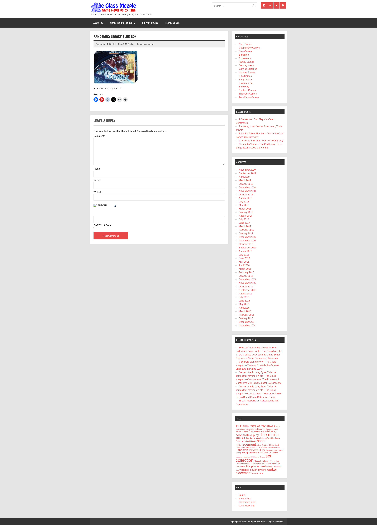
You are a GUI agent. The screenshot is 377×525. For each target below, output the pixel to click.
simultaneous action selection (257, 464)
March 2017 (245, 226)
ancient (238, 429)
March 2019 (245, 180)
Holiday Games (247, 72)
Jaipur (259, 445)
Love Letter (245, 447)
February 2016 (246, 272)
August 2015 (245, 293)
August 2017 (245, 216)
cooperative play (247, 435)
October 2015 (246, 286)
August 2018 (245, 198)
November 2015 (247, 283)
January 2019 (246, 184)
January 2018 (246, 212)
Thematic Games (248, 93)
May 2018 (244, 205)
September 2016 (247, 247)
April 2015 (244, 308)
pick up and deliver (250, 452)
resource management (244, 457)
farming (256, 438)
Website (98, 192)
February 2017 (246, 230)
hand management (250, 442)
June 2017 (244, 223)
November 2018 (247, 191)
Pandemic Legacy (258, 450)
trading (269, 467)
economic (240, 438)
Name (97, 169)
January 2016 (246, 276)
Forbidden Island (243, 441)
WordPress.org (246, 505)
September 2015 (247, 290)
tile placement (256, 466)
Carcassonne (256, 431)
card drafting (269, 431)
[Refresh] (115, 206)
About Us (98, 22)
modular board (274, 447)
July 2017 (244, 219)
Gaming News (246, 65)
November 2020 (247, 170)
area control (245, 429)
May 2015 (244, 304)
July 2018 (244, 201)
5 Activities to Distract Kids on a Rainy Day (261, 140)
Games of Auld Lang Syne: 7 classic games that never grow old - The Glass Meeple (256, 376)
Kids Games (245, 76)
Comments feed (247, 502)
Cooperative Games (249, 47)
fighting (263, 438)
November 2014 (247, 325)
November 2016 (247, 240)
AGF (278, 426)
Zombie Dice (257, 473)
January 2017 (246, 233)
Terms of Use (172, 22)
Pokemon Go (246, 83)
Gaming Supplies (248, 69)
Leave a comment (145, 44)
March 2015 (245, 311)
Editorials (244, 55)
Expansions (245, 58)
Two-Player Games (249, 97)
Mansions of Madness (259, 447)
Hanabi (253, 441)
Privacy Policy (150, 22)
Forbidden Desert (273, 438)
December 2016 (247, 237)
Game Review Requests (122, 22)
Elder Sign (249, 438)
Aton (269, 429)
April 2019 (244, 177)
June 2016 (244, 258)
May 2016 (244, 262)
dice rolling (269, 434)
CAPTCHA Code (102, 225)
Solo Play (244, 86)
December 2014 (247, 322)
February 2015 (246, 315)
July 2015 (244, 297)
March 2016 (245, 269)
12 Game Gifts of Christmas (255, 426)
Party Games (245, 79)
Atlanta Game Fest (258, 429)
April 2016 (244, 265)
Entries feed (245, 498)
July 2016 (244, 254)
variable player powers (252, 469)
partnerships (272, 450)
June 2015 (244, 300)
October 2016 (246, 244)
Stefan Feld (275, 464)
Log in (242, 495)
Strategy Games (247, 90)
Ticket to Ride (240, 467)
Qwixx (275, 452)
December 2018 (247, 187)
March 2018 (245, 208)
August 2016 (245, 251)
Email (97, 180)
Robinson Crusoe (258, 457)
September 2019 (247, 173)
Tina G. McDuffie (125, 44)
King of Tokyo (268, 445)
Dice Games (245, 51)
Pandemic (242, 449)
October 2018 (246, 194)
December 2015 (247, 279)
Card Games (245, 44)
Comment (99, 136)
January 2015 (246, 318)
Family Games (246, 62)
